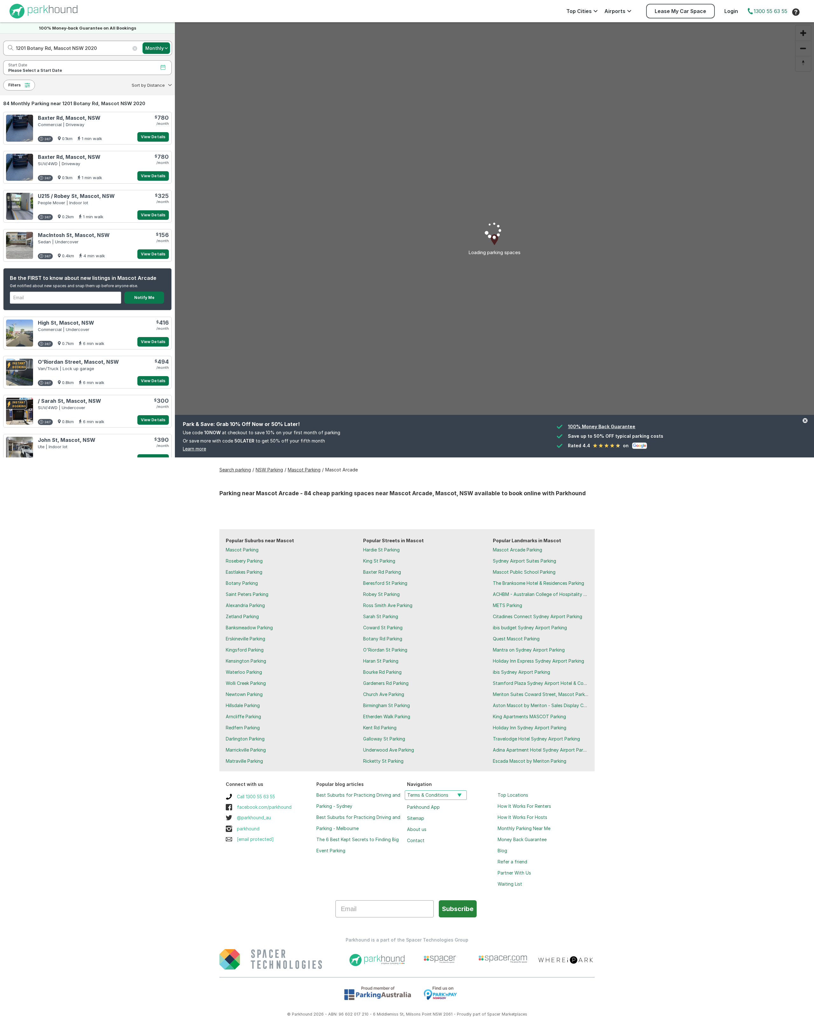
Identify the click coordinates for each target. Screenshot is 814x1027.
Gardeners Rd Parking (386, 683)
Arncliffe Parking (243, 716)
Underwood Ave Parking (388, 750)
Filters (14, 85)
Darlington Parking (245, 738)
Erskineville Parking (245, 638)
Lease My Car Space (680, 11)
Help (796, 12)
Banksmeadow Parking (249, 627)
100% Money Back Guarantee (601, 426)
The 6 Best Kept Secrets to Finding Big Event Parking (357, 845)
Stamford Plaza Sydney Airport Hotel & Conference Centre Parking (564, 683)
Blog (502, 850)
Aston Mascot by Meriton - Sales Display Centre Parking (552, 705)
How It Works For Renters (524, 806)
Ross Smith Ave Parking (387, 605)
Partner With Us (514, 872)
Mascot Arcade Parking (517, 549)
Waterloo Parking (244, 672)
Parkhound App (423, 807)
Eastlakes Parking (244, 572)
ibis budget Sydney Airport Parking (530, 627)
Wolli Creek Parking (246, 683)
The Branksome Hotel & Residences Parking (538, 583)
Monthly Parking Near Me (524, 828)
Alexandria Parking (245, 605)
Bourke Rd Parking (382, 672)
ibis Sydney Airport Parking (521, 672)
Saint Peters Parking (247, 594)
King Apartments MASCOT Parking (529, 716)
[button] (151, 85)
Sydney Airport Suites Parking (524, 561)
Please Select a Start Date (35, 70)
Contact (415, 840)
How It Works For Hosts (522, 817)
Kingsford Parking (245, 649)
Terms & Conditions (427, 795)
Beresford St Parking (385, 583)
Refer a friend (512, 861)
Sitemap (415, 818)
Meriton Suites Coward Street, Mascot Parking (542, 694)
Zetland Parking (242, 616)
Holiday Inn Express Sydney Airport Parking (538, 661)
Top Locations (513, 795)
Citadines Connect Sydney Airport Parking (537, 616)
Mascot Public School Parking (524, 572)
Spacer (493, 1014)
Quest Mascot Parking (516, 638)
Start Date (17, 65)
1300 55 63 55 (770, 11)
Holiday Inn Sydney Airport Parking (529, 727)
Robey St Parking (381, 594)
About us (416, 829)
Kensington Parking (246, 661)
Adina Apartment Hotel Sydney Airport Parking (542, 750)
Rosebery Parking (244, 561)
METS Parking (507, 605)
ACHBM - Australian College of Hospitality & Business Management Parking (572, 594)
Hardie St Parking (381, 549)
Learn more (194, 448)
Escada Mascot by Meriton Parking (529, 761)
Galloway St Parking (384, 738)
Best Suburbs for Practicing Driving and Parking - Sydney (358, 800)
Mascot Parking (242, 549)
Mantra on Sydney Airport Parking (529, 649)
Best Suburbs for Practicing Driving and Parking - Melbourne (358, 822)
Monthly (154, 48)
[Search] (8, 48)
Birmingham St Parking (386, 705)
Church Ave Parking (383, 694)
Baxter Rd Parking (382, 572)
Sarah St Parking (380, 616)
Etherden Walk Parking (386, 716)
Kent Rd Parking (380, 727)
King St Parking (379, 561)
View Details (153, 136)
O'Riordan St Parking (385, 649)
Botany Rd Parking (382, 638)
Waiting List (510, 884)
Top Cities (579, 11)
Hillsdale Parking (243, 705)
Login (731, 11)
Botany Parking (242, 583)
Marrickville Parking (246, 750)
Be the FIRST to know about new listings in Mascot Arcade (83, 278)
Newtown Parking (244, 694)
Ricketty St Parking (383, 761)
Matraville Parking (244, 761)
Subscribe (457, 909)
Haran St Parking (380, 661)
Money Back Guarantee (522, 839)
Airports (614, 11)
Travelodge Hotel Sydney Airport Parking (536, 738)
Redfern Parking (243, 727)
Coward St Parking (383, 627)
